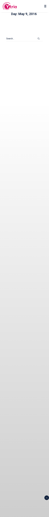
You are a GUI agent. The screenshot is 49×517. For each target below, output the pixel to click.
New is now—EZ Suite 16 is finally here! (24, 90)
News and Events (15, 101)
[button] (38, 38)
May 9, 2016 (26, 96)
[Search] (24, 38)
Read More (15, 128)
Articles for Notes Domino (18, 99)
